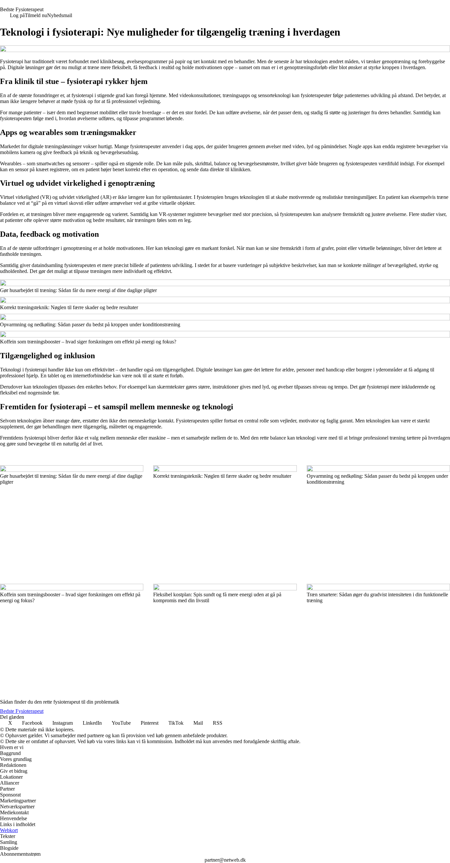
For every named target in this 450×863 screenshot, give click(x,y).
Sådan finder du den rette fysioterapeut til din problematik (59, 702)
